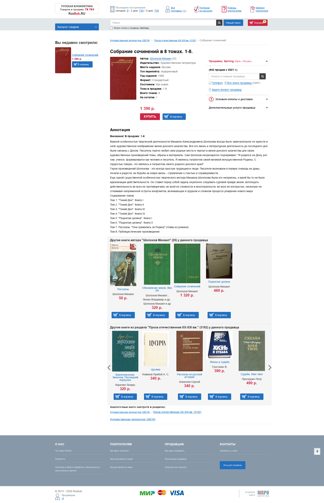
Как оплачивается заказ (121, 459)
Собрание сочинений (85, 54)
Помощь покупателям (234, 9)
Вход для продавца (233, 465)
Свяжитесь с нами (228, 450)
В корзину (83, 64)
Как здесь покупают (119, 450)
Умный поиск (233, 22)
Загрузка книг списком (175, 467)
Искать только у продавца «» (131, 28)
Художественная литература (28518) (130, 40)
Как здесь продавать (174, 450)
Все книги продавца (239, 82)
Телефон (217, 82)
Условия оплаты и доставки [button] (234, 99)
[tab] (237, 61)
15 (63, 498)
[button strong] (237, 61)
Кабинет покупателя (262, 9)
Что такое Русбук (63, 450)
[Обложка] (123, 98)
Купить (150, 116)
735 (141, 10)
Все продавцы (178, 9)
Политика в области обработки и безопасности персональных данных (77, 469)
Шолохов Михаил (160, 58)
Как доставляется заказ (121, 467)
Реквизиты (60, 459)
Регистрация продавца (175, 459)
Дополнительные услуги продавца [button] (232, 107)
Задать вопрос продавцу (227, 89)
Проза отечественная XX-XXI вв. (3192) (175, 40)
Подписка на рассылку (205, 9)
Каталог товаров (68, 27)
